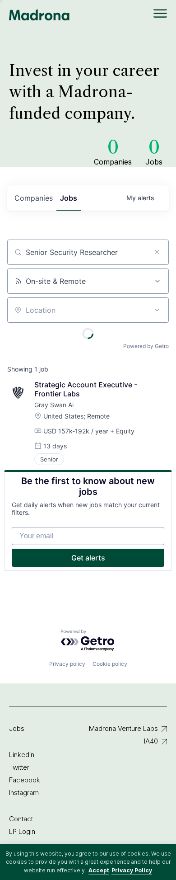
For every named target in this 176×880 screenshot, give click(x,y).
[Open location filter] (157, 310)
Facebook (24, 780)
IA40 (151, 741)
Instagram (24, 792)
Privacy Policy (131, 870)
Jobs (16, 728)
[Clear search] (157, 252)
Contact (21, 818)
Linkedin (21, 754)
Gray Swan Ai (54, 405)
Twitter (19, 767)
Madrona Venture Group (39, 15)
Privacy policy (67, 663)
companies (33, 197)
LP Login (22, 831)
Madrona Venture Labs (123, 728)
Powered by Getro (146, 346)
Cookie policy (110, 663)
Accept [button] (98, 870)
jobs (68, 197)
